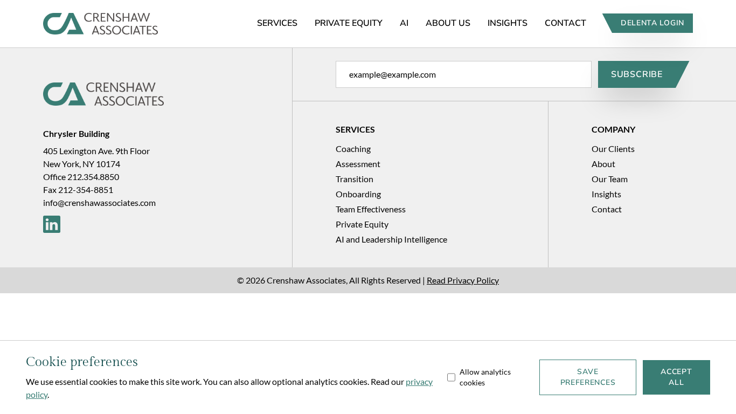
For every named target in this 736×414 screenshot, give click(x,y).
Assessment (358, 163)
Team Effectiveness (371, 209)
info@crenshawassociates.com (99, 202)
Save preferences (588, 377)
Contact (565, 23)
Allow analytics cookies (485, 377)
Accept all (676, 377)
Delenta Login (652, 23)
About (603, 163)
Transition (354, 179)
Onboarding (358, 194)
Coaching (353, 148)
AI (404, 23)
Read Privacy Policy (463, 280)
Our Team (610, 179)
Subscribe (637, 74)
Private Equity (349, 23)
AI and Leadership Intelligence (391, 239)
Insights (507, 23)
